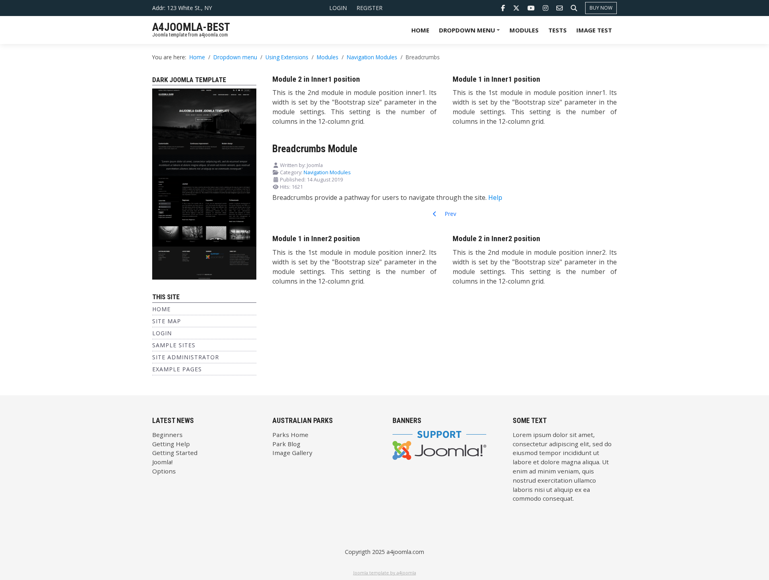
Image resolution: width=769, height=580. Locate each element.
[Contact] (559, 8)
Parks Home (290, 435)
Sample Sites (173, 345)
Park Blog (286, 444)
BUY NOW (601, 7)
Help (495, 197)
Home (420, 30)
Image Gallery (292, 453)
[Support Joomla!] (439, 444)
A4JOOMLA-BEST (191, 27)
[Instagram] (545, 8)
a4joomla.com (405, 552)
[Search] (574, 8)
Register (369, 8)
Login (338, 8)
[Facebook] (503, 8)
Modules (524, 30)
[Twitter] (516, 8)
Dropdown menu (470, 32)
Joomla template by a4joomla (384, 573)
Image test (594, 30)
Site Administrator (185, 357)
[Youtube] (531, 8)
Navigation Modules (327, 172)
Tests (557, 30)
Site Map (166, 321)
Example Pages (177, 369)
